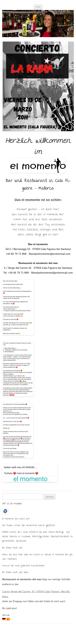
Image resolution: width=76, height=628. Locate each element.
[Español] (8, 619)
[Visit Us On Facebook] (5, 513)
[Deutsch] (4, 619)
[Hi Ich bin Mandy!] (38, 23)
